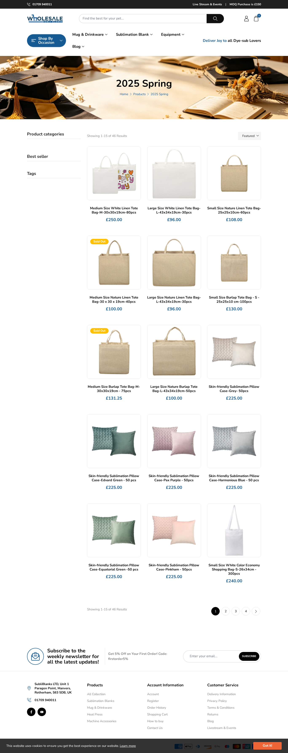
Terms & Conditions (220, 708)
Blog (76, 46)
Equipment (170, 34)
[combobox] (143, 18)
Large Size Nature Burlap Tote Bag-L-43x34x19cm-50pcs (174, 388)
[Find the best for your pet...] (215, 18)
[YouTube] (42, 712)
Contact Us (155, 728)
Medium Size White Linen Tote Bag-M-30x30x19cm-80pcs (114, 210)
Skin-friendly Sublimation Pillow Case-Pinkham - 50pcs (174, 567)
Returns (212, 714)
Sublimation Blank (132, 34)
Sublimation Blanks (100, 701)
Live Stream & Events (207, 4)
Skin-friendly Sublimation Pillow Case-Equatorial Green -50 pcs (114, 567)
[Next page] (256, 611)
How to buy (155, 721)
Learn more (128, 746)
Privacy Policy (217, 701)
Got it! (267, 745)
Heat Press (94, 714)
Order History (156, 708)
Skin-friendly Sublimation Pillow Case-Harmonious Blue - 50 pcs (234, 478)
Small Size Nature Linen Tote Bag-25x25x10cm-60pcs (234, 210)
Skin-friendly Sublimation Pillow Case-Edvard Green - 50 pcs (114, 478)
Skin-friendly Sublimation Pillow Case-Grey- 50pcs (234, 388)
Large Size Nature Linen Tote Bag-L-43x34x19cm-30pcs (174, 299)
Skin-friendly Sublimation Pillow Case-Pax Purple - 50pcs (174, 478)
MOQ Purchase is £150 (245, 4)
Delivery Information (221, 694)
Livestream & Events (221, 728)
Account (153, 694)
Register (153, 701)
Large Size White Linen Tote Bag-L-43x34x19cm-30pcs (174, 210)
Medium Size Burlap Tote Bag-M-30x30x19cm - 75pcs (114, 388)
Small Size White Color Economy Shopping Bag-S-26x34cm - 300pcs (234, 569)
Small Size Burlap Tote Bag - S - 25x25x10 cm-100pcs (234, 299)
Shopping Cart (157, 714)
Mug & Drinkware (88, 34)
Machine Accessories (101, 721)
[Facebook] (31, 712)
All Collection (96, 694)
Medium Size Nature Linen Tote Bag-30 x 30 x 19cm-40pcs (114, 299)
